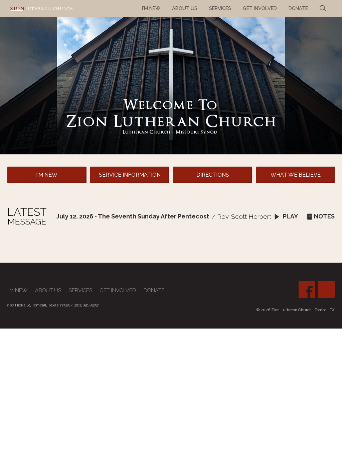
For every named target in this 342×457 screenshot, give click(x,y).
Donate (154, 290)
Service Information (130, 175)
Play (290, 216)
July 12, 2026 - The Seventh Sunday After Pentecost (132, 216)
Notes (324, 216)
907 (10, 305)
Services (80, 290)
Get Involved (118, 290)
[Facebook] (307, 289)
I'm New (46, 175)
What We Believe (296, 175)
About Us (48, 290)
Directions (212, 175)
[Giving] (326, 289)
